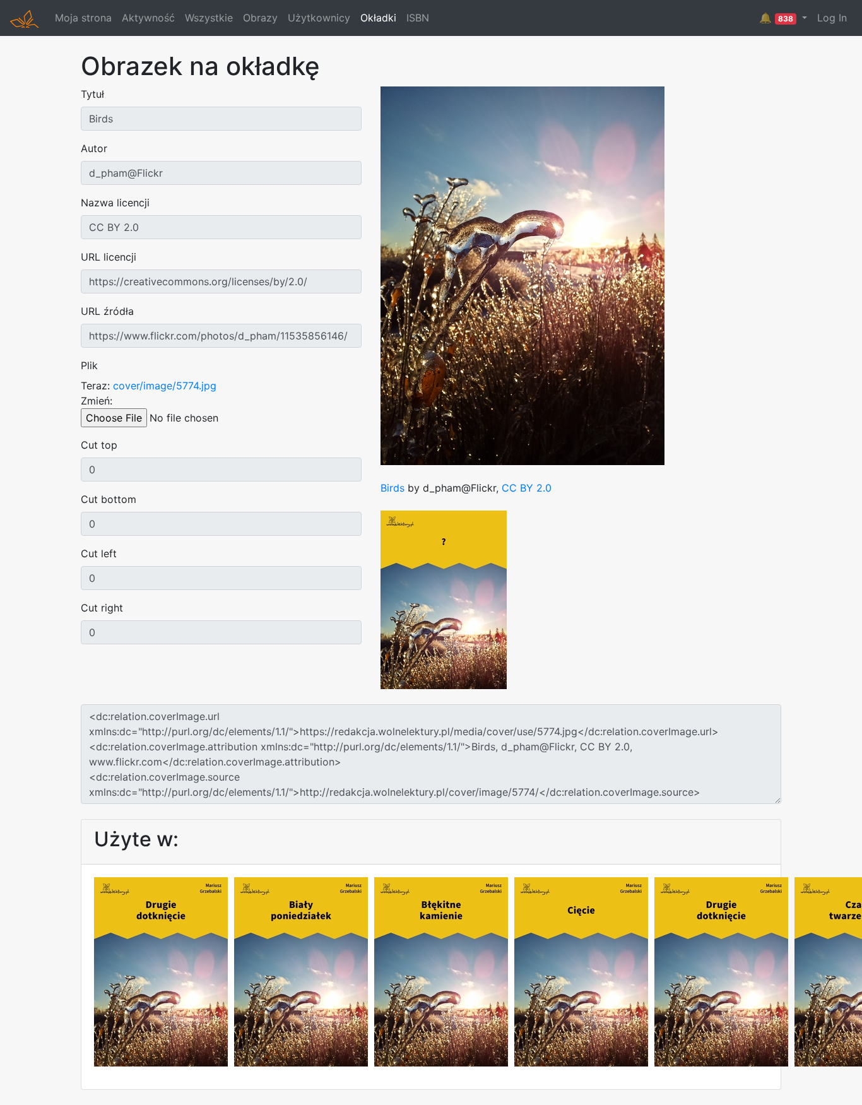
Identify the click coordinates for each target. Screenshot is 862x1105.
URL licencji (108, 257)
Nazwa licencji (115, 202)
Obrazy (260, 17)
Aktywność (148, 17)
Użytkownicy (319, 17)
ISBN (417, 17)
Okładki (378, 17)
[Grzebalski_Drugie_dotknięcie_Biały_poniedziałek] (301, 970)
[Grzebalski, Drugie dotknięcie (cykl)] (721, 970)
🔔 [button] (776, 17)
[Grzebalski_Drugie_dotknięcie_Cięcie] (581, 970)
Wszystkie (209, 17)
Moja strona (83, 17)
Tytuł (92, 94)
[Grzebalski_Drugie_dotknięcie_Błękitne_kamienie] (441, 970)
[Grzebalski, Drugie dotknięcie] (161, 970)
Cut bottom (108, 499)
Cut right (102, 607)
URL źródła (107, 311)
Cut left (99, 553)
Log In (832, 17)
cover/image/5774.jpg (164, 385)
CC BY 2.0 (527, 488)
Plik (89, 365)
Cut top (99, 445)
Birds (392, 488)
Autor (94, 148)
